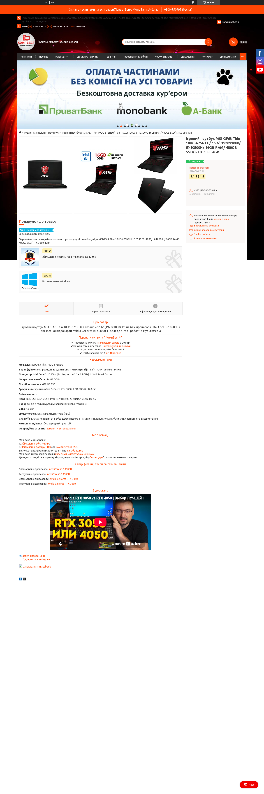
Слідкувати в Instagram (36, 559)
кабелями (61, 454)
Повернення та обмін (135, 56)
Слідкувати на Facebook (37, 566)
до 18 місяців (113, 353)
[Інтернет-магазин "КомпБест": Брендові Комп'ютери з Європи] (26, 41)
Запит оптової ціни (33, 555)
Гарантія (110, 56)
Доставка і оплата (87, 56)
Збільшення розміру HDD (36, 447)
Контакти (26, 56)
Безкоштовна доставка (206, 225)
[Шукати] (208, 42)
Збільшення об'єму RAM (35, 443)
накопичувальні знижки (117, 346)
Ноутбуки (53, 132)
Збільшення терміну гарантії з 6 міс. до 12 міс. (69, 256)
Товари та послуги (35, 132)
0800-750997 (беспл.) (178, 9)
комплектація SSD (66, 447)
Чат (251, 784)
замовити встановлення (61, 428)
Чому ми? (207, 56)
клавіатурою (75, 454)
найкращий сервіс (108, 342)
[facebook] (20, 579)
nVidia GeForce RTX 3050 (64, 479)
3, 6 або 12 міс (75, 450)
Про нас (43, 56)
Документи (187, 56)
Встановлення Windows (56, 281)
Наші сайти (61, 56)
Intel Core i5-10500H (60, 469)
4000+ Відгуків (163, 56)
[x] (24, 579)
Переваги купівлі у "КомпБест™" (100, 337)
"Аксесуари (96, 457)
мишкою (89, 454)
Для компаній (228, 56)
